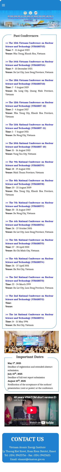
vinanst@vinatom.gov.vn (31, 459)
